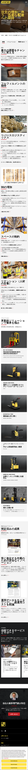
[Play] (23, 28)
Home (2, 35)
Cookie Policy (6, 758)
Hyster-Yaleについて (5, 745)
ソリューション (11, 41)
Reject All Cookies (14, 764)
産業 (6, 35)
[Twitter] (2, 731)
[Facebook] (5, 731)
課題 (3, 41)
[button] (25, 41)
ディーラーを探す (5, 738)
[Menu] (26, 2)
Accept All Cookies (14, 767)
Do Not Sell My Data (14, 760)
